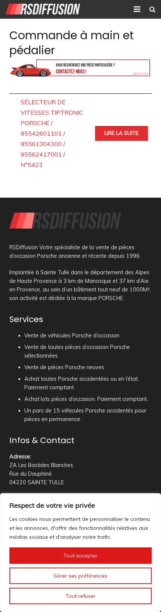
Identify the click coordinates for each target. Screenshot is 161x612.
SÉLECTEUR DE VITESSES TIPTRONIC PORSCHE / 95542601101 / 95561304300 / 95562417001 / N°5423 (52, 133)
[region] (80, 552)
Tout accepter (80, 555)
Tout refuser (80, 596)
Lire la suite (121, 133)
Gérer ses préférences (80, 575)
